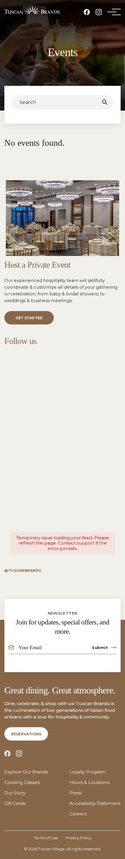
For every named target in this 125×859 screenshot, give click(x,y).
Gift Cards (14, 803)
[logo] (32, 10)
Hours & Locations (89, 782)
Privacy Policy (78, 837)
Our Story (14, 793)
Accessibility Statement (95, 803)
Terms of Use (46, 837)
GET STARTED (29, 318)
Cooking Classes (22, 782)
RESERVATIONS (26, 734)
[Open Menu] (112, 12)
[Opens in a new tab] (87, 12)
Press (75, 793)
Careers (78, 814)
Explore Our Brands (26, 772)
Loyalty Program (87, 772)
